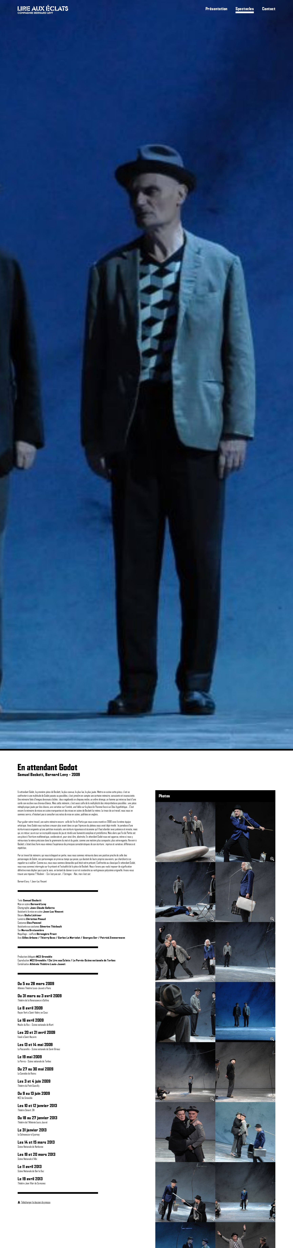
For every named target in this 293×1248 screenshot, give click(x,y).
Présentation (216, 9)
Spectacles (245, 9)
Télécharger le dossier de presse (35, 1202)
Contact (268, 9)
